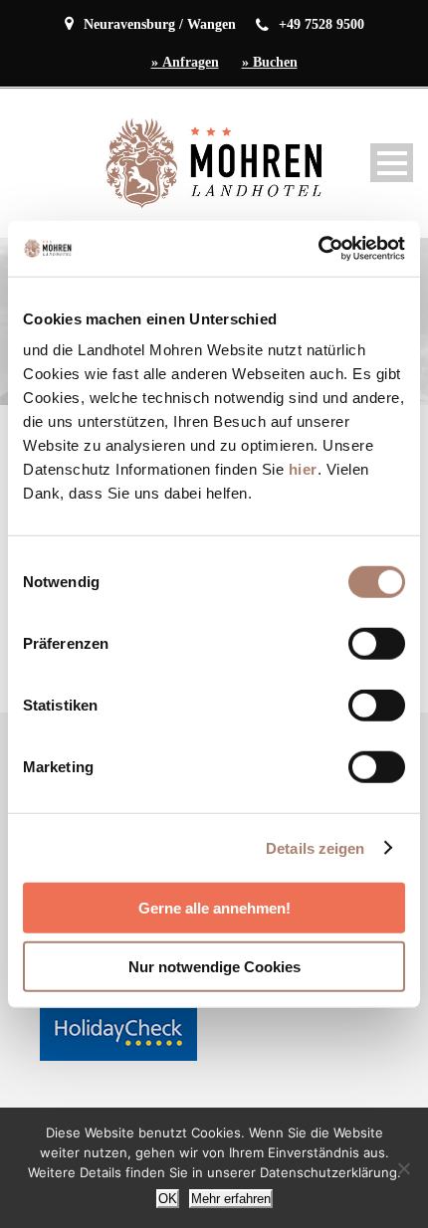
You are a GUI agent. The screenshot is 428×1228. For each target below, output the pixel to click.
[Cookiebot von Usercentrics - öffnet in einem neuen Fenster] (318, 249)
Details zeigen (315, 847)
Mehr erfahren (231, 1198)
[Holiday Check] (118, 1030)
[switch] (376, 644)
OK (167, 1198)
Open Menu (391, 162)
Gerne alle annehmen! (214, 908)
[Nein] (403, 1168)
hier (303, 469)
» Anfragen (185, 62)
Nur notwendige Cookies (214, 965)
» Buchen (270, 62)
